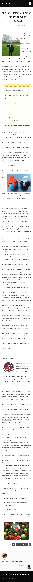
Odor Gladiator (9, 85)
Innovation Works (7, 419)
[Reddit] (23, 544)
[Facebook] (17, 544)
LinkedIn (27, 579)
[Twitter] (13, 544)
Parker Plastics (10, 333)
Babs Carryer (7, 3)
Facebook (17, 579)
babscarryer (12, 25)
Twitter (7, 579)
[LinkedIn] (26, 544)
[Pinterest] (30, 544)
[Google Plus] (20, 544)
